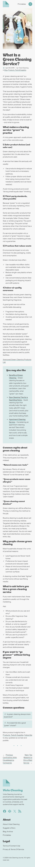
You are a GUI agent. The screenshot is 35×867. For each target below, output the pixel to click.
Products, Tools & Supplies (17, 70)
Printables (22, 4)
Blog (5, 70)
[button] (17, 715)
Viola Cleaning (13, 790)
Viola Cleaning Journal (15, 858)
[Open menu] (30, 4)
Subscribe (28, 735)
